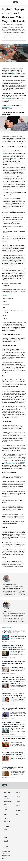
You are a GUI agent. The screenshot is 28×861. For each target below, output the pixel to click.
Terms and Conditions (6, 855)
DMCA (3, 858)
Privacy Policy (4, 853)
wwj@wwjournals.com (6, 851)
